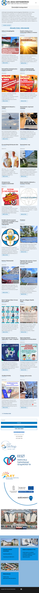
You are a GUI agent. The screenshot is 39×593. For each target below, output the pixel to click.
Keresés (19, 422)
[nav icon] (36, 3)
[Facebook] (21, 589)
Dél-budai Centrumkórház (18, 2)
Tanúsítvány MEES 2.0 (7, 554)
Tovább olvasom (6, 25)
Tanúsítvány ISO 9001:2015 (8, 556)
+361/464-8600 (19, 428)
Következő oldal (7, 413)
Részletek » (5, 62)
